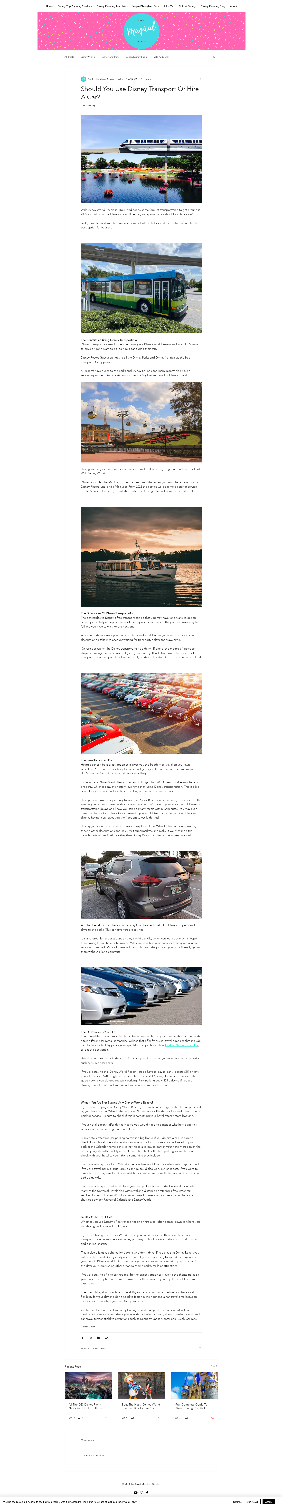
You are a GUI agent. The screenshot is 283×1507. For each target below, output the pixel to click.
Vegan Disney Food (136, 56)
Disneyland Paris (110, 56)
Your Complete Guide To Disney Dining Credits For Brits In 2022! (191, 1406)
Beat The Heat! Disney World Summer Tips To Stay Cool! (141, 1406)
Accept (268, 1501)
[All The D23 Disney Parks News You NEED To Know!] (88, 1385)
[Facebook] (147, 1492)
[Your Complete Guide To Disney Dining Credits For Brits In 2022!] (194, 1385)
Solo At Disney (161, 56)
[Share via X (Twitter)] (90, 1337)
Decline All (252, 1501)
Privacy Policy (129, 1501)
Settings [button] (237, 1501)
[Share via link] (106, 1337)
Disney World (87, 56)
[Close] (279, 1501)
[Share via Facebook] (82, 1337)
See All (214, 1366)
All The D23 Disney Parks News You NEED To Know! (86, 1406)
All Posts (69, 56)
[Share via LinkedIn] (98, 1337)
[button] (214, 56)
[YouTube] (135, 1492)
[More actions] (200, 79)
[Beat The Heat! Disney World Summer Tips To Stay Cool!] (141, 1385)
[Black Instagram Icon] (141, 1492)
